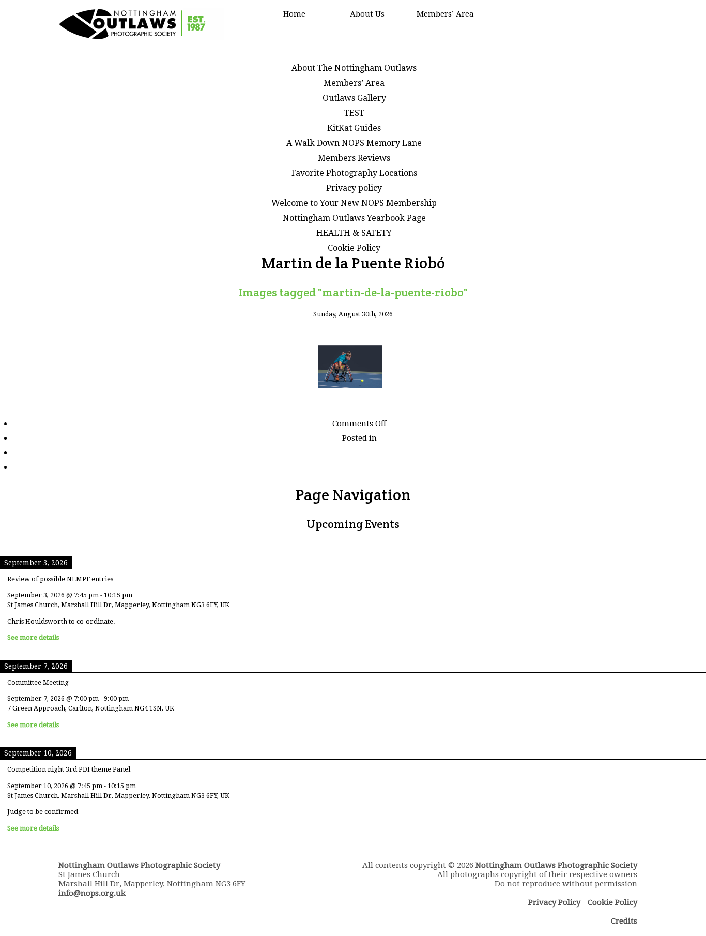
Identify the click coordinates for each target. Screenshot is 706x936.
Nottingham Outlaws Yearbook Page (354, 218)
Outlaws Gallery (354, 98)
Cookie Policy (354, 248)
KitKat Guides (354, 128)
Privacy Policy (554, 902)
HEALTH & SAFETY (354, 233)
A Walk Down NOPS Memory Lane (354, 143)
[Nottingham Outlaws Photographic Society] (141, 37)
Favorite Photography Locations (354, 173)
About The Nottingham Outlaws (354, 68)
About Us (367, 14)
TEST (354, 113)
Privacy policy (354, 188)
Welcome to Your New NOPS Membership (354, 203)
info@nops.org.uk (92, 893)
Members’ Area (445, 14)
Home (294, 14)
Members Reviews (354, 158)
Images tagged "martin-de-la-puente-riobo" (353, 292)
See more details (33, 637)
